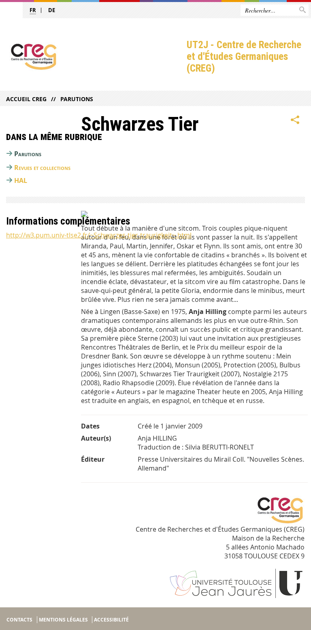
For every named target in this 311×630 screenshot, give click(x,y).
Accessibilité (111, 619)
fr (33, 10)
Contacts (19, 619)
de (51, 10)
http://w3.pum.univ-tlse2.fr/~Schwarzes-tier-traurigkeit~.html (99, 235)
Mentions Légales (63, 619)
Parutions (76, 99)
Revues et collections (42, 167)
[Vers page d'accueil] (93, 56)
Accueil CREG (26, 99)
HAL (20, 180)
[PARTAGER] (295, 120)
